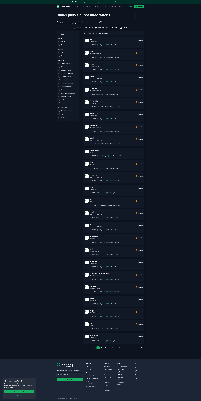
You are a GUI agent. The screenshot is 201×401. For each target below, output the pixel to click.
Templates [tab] (115, 27)
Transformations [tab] (102, 27)
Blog (105, 374)
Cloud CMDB (89, 384)
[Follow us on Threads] (136, 374)
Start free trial (139, 6)
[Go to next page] (119, 347)
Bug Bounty (120, 377)
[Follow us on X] (136, 364)
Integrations (112, 6)
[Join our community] (136, 378)
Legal (118, 372)
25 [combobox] (142, 347)
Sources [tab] (78, 27)
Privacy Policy (120, 369)
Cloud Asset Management (92, 376)
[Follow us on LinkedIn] (136, 367)
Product (76, 6)
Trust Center (120, 374)
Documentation (108, 369)
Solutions (85, 6)
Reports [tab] (125, 27)
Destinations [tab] (89, 27)
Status (105, 387)
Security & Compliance (92, 378)
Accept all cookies (19, 391)
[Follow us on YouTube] (136, 371)
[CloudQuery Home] (63, 6)
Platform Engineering (91, 386)
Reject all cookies (19, 395)
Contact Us (107, 390)
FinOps (88, 381)
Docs (105, 6)
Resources (96, 6)
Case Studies (107, 377)
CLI (139, 14)
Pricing (121, 6)
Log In (130, 6)
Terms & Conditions (122, 366)
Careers (106, 385)
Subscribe (70, 379)
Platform (140, 17)
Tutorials (106, 382)
